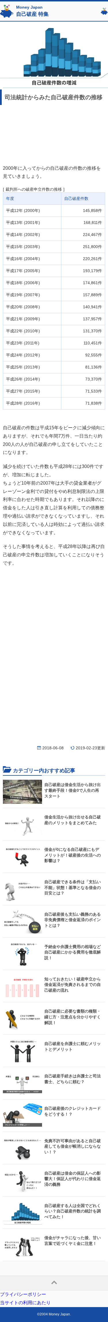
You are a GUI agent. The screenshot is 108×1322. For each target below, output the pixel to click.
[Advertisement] (54, 134)
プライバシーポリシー (23, 1294)
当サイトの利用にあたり (25, 1302)
